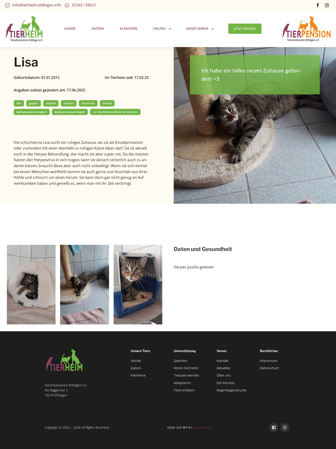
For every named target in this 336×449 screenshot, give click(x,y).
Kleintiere (138, 375)
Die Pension (226, 383)
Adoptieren (182, 383)
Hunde (136, 360)
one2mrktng (202, 427)
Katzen (136, 368)
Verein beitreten (186, 368)
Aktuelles (224, 368)
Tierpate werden (186, 375)
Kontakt (222, 360)
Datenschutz (269, 368)
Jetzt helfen (245, 29)
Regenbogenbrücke (231, 390)
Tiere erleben (184, 390)
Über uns (224, 375)
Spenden (180, 360)
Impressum (268, 360)
